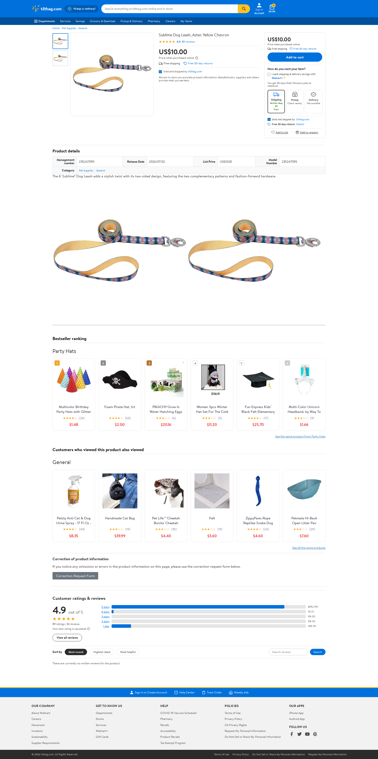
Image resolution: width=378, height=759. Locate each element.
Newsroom (38, 725)
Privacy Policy (233, 719)
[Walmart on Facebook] (291, 734)
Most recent (75, 652)
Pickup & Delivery (132, 21)
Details (300, 124)
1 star (106, 626)
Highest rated (101, 652)
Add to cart (295, 57)
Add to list (282, 132)
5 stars (105, 607)
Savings (80, 21)
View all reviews (67, 637)
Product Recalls (170, 737)
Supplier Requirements (46, 743)
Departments (46, 21)
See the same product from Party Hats (300, 436)
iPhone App (296, 713)
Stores (100, 719)
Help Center (187, 692)
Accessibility (168, 731)
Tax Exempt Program (173, 743)
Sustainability (40, 737)
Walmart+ (102, 731)
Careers (170, 21)
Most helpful (128, 652)
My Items (186, 21)
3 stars (105, 616)
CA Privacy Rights (236, 725)
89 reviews (188, 41)
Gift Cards (102, 737)
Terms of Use (233, 713)
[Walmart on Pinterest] (315, 734)
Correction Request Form (75, 575)
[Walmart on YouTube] (307, 734)
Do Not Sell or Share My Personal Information (253, 737)
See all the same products (309, 548)
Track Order (214, 692)
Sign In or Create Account (151, 692)
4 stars (105, 611)
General (82, 28)
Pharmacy (154, 21)
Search (317, 652)
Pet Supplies (69, 28)
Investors (37, 731)
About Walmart (41, 713)
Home (56, 28)
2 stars (105, 621)
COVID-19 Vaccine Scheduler (178, 713)
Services (65, 21)
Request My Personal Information (245, 731)
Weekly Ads (241, 692)
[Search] (244, 8)
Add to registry (309, 132)
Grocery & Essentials (102, 21)
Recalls (164, 725)
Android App (297, 719)
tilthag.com (195, 71)
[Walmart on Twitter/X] (299, 734)
